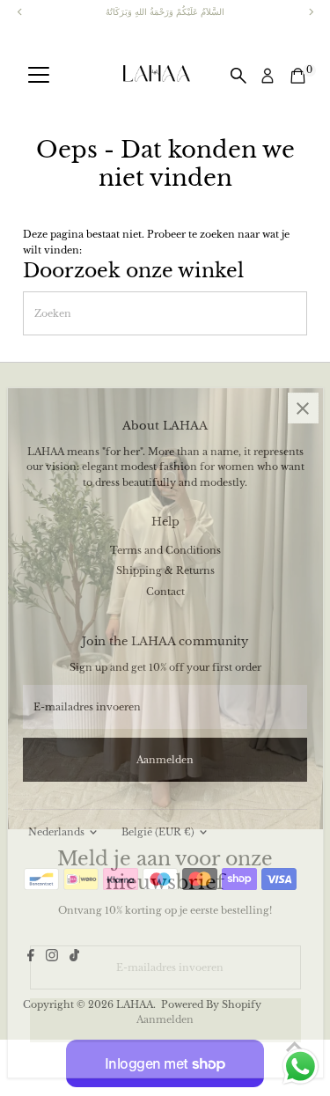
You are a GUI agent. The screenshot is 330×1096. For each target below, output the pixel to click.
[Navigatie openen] (39, 76)
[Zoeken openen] (238, 76)
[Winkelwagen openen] (298, 76)
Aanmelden (165, 1019)
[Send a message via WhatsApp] (300, 1066)
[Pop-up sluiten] (303, 408)
